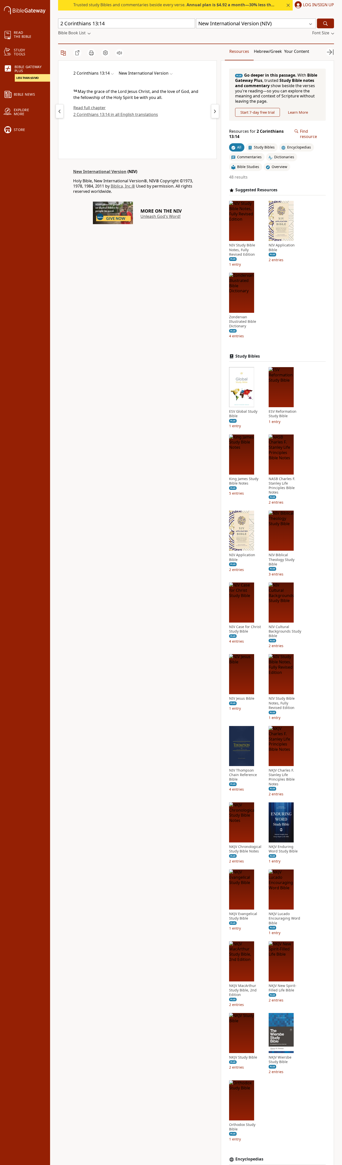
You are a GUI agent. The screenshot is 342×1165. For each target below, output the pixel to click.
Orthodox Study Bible (242, 1126)
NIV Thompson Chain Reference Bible (243, 775)
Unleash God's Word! (160, 216)
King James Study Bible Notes (243, 481)
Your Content (296, 51)
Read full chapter (89, 107)
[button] (313, 5)
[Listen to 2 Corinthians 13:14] (119, 53)
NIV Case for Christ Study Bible (245, 629)
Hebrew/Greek (268, 51)
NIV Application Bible (282, 247)
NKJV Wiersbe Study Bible (280, 1059)
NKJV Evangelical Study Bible (243, 916)
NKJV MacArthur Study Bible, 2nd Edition (243, 990)
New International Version (99, 171)
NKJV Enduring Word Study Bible (283, 848)
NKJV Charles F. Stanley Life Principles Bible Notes (282, 777)
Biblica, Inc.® (123, 186)
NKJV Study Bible (243, 1057)
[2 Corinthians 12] (60, 111)
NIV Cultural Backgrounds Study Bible (285, 631)
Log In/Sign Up (318, 5)
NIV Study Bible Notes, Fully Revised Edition (242, 249)
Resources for (256, 134)
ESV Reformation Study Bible (282, 413)
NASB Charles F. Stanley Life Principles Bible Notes (282, 486)
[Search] (325, 23)
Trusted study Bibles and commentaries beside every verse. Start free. (201, 5)
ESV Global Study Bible (243, 413)
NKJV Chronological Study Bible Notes (245, 848)
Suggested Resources (256, 190)
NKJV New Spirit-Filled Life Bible (282, 987)
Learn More (298, 112)
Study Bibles (247, 356)
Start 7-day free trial (257, 112)
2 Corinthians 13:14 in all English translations (115, 114)
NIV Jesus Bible (241, 698)
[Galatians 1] (215, 111)
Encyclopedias (249, 1159)
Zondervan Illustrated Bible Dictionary (242, 321)
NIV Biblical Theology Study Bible (281, 559)
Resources (239, 51)
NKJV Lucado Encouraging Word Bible (284, 918)
